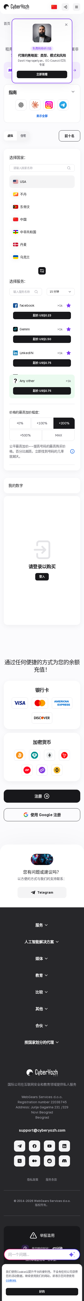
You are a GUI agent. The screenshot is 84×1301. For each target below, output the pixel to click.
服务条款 (51, 1179)
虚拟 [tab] (10, 135)
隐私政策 (32, 1179)
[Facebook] (34, 1146)
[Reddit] (49, 1161)
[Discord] (64, 1161)
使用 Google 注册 (46, 814)
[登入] (65, 7)
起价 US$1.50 (42, 339)
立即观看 (42, 74)
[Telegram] (19, 1146)
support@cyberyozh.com (42, 1130)
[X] (19, 1161)
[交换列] (42, 271)
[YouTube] (49, 1146)
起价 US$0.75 (42, 363)
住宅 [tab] (23, 135)
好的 (42, 1291)
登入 (42, 576)
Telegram (45, 892)
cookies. (11, 1280)
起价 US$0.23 (42, 315)
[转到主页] (16, 7)
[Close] (66, 24)
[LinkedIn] (64, 1146)
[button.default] (72, 1254)
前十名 (69, 136)
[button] (42, 181)
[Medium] (34, 1161)
